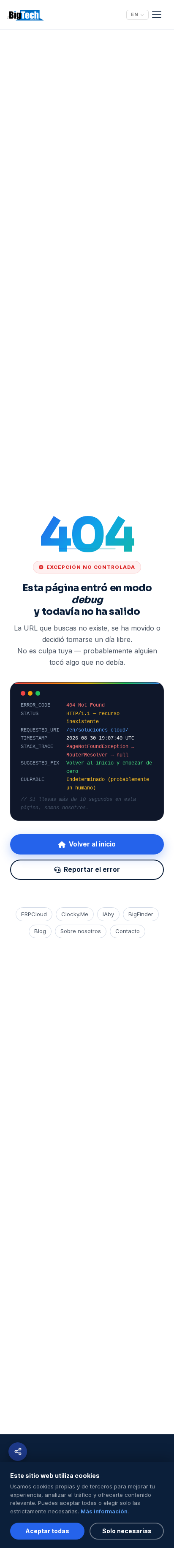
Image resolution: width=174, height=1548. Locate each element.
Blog (40, 931)
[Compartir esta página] (17, 1451)
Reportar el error (92, 869)
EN (135, 14)
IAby (108, 914)
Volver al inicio (92, 844)
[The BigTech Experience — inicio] (25, 15)
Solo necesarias (127, 1530)
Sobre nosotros (80, 931)
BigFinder (140, 914)
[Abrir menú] (159, 14)
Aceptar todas (47, 1530)
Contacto (127, 931)
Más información (104, 1511)
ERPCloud (34, 914)
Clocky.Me (74, 914)
